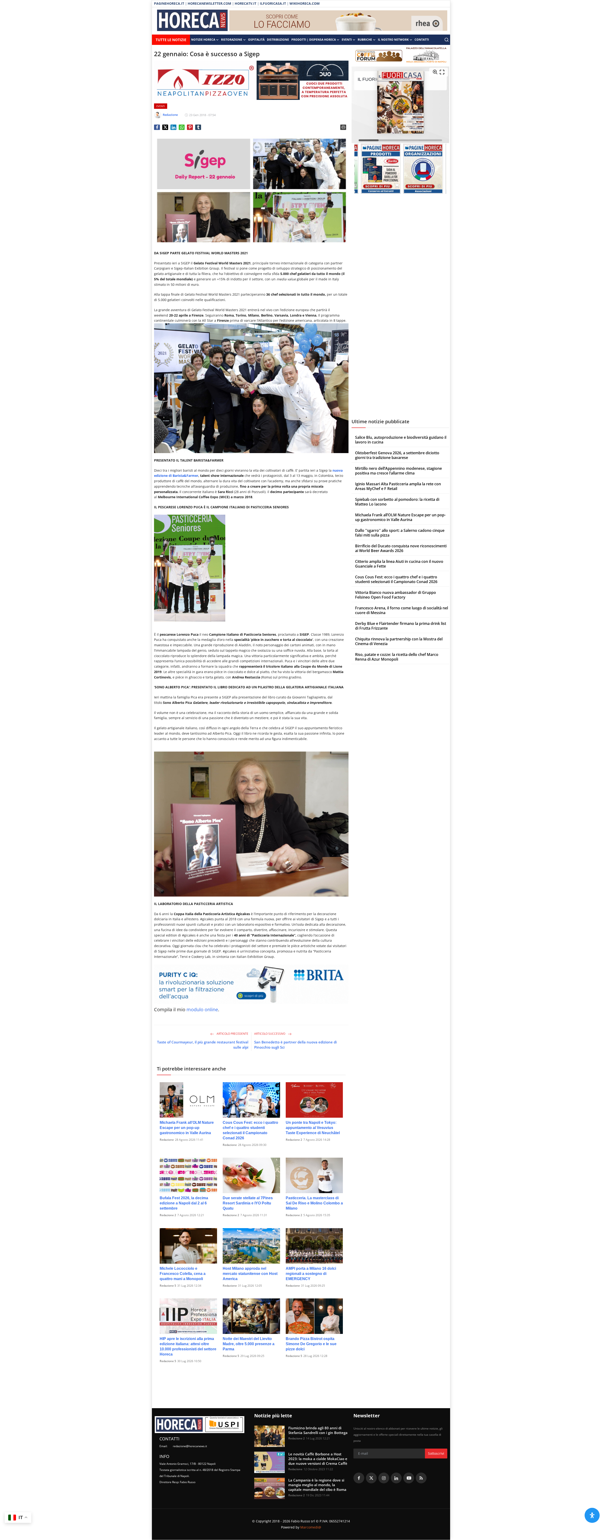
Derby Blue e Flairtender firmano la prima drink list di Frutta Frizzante (400, 626)
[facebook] (358, 1478)
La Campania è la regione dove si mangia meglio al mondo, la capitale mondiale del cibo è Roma (317, 1485)
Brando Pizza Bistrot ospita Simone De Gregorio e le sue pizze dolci (311, 1344)
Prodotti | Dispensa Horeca (313, 40)
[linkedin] (396, 1478)
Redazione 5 (168, 1286)
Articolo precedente (232, 1034)
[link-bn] (338, 21)
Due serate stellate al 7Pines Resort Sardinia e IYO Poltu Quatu (248, 1203)
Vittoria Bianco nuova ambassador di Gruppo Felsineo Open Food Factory (395, 595)
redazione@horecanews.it (190, 1446)
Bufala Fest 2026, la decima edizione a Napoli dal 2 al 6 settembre (184, 1203)
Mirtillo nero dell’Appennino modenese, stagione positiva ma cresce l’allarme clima (398, 470)
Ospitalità (256, 40)
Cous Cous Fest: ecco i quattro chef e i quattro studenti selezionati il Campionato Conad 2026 (250, 1130)
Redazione (167, 1140)
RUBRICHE (365, 40)
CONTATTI (422, 40)
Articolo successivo (270, 1034)
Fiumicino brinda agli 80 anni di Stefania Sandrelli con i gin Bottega (318, 1430)
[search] (446, 39)
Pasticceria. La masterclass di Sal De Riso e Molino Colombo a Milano (314, 1203)
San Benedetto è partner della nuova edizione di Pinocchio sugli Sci (295, 1045)
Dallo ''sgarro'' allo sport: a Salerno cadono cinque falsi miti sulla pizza (399, 532)
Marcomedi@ (310, 1527)
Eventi (347, 40)
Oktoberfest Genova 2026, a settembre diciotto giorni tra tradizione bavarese (397, 455)
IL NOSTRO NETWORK (393, 40)
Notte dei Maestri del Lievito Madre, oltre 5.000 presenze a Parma (248, 1344)
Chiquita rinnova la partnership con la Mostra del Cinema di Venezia (399, 641)
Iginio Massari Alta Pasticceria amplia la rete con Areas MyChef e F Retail (398, 486)
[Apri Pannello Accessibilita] (592, 1515)
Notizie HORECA (203, 40)
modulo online (202, 1009)
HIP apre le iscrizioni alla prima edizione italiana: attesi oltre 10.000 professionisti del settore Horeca (188, 1346)
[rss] (421, 1478)
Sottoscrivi (436, 1453)
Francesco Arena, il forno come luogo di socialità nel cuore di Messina (401, 610)
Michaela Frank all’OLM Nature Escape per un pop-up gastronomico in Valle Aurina (187, 1128)
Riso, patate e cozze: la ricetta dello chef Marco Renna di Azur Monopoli (396, 657)
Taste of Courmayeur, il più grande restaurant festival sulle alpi (202, 1045)
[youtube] (408, 1478)
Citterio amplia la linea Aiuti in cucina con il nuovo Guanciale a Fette (399, 563)
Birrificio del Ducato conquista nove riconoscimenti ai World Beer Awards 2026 (401, 548)
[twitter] (371, 1478)
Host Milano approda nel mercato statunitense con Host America (250, 1273)
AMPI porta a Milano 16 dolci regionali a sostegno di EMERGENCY (311, 1273)
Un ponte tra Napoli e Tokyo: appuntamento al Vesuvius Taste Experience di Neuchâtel (313, 1128)
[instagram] (383, 1478)
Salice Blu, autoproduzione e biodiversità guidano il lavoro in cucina (400, 439)
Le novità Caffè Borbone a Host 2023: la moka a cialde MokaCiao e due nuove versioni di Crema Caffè (317, 1459)
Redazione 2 (294, 1140)
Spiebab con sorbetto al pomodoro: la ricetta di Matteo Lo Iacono (397, 501)
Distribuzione (278, 40)
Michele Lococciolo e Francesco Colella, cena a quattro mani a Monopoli (183, 1273)
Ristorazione (231, 40)
